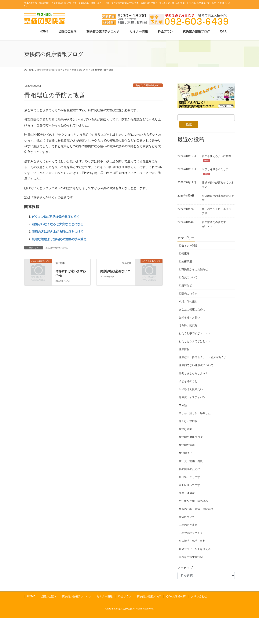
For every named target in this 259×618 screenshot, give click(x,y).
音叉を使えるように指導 (216, 156)
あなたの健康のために (148, 85)
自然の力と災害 (188, 524)
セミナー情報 (105, 596)
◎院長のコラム (188, 293)
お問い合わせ (199, 596)
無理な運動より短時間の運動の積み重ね (59, 239)
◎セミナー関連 (188, 245)
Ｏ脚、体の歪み (188, 301)
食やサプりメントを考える (195, 548)
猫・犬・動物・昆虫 (191, 461)
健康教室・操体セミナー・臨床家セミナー (204, 357)
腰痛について (187, 516)
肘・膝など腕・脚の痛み (193, 500)
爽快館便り (185, 452)
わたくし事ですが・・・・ (195, 333)
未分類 (183, 405)
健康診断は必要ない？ (115, 271)
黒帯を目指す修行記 (191, 556)
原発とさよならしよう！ (193, 373)
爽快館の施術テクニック (76, 596)
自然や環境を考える (191, 532)
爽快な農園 (185, 429)
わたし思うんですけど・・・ (196, 341)
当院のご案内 (49, 596)
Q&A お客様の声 (176, 596)
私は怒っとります (189, 477)
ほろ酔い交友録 (188, 325)
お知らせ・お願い (189, 317)
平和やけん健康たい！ (192, 389)
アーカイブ (185, 567)
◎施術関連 (185, 261)
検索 (189, 124)
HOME (31, 596)
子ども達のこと (188, 381)
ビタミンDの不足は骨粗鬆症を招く (56, 216)
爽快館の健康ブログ (191, 437)
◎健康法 (184, 253)
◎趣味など (185, 285)
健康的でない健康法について (196, 365)
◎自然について (188, 277)
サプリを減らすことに (215, 169)
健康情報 (184, 349)
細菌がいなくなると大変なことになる (57, 224)
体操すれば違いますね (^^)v (72, 273)
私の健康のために (189, 469)
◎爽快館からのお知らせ (193, 269)
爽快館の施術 (187, 445)
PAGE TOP (249, 596)
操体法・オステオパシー (193, 397)
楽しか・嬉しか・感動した (195, 413)
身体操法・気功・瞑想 (192, 540)
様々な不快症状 (188, 421)
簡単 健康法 (187, 493)
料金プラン (124, 596)
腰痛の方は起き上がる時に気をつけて (57, 231)
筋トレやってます (189, 485)
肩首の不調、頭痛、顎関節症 (196, 508)
